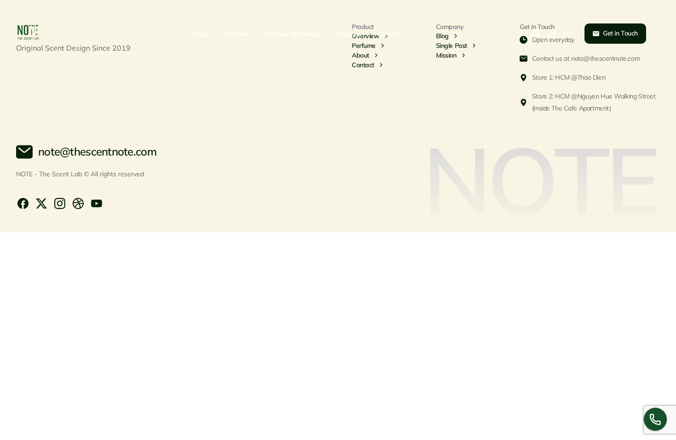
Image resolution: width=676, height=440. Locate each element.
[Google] (536, 33)
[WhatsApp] (567, 33)
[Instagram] (551, 33)
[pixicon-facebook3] (23, 203)
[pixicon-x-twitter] (41, 203)
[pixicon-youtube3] (96, 203)
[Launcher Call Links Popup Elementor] (655, 419)
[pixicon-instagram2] (60, 203)
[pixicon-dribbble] (78, 203)
